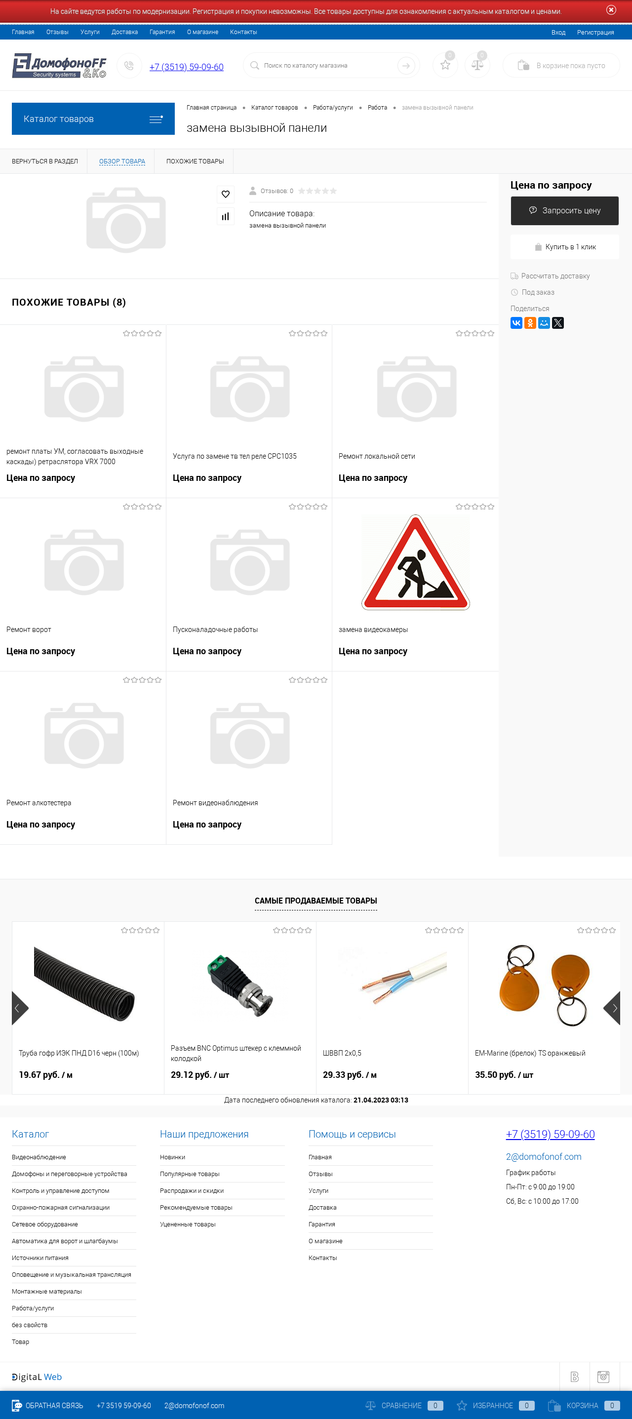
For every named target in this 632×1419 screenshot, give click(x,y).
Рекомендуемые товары (196, 1207)
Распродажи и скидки (192, 1190)
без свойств (29, 1325)
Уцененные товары (188, 1224)
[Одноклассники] (530, 323)
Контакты (243, 32)
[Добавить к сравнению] (226, 216)
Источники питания (40, 1257)
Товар (20, 1341)
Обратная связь (53, 1406)
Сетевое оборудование (45, 1224)
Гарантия (162, 32)
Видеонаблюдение (39, 1157)
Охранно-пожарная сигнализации (61, 1207)
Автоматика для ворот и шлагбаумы (65, 1241)
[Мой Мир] (544, 323)
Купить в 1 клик (571, 247)
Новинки (172, 1157)
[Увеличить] (125, 220)
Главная (23, 32)
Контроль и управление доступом (61, 1190)
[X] (558, 323)
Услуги (90, 32)
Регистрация (595, 32)
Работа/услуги (33, 1308)
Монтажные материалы (47, 1291)
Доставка (125, 32)
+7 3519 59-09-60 (124, 1406)
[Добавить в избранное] (226, 194)
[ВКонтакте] (516, 323)
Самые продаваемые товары (316, 900)
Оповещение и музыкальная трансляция (71, 1274)
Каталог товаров (59, 119)
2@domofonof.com (544, 1156)
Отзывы (57, 32)
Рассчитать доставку (555, 276)
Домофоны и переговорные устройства (69, 1174)
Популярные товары (190, 1174)
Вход (558, 32)
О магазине (202, 32)
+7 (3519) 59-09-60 (187, 67)
